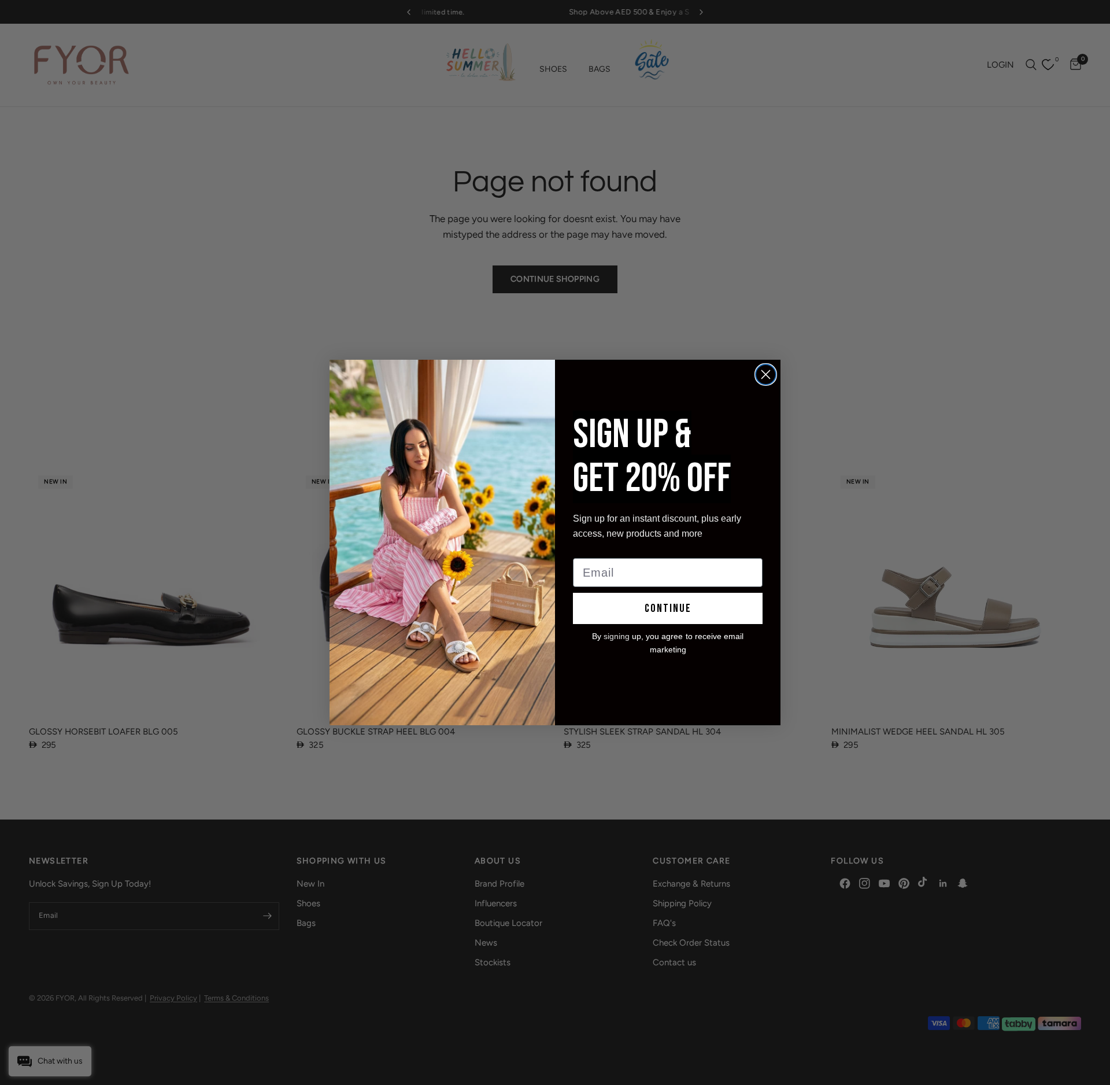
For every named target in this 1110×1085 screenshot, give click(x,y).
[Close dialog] (766, 374)
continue (668, 608)
